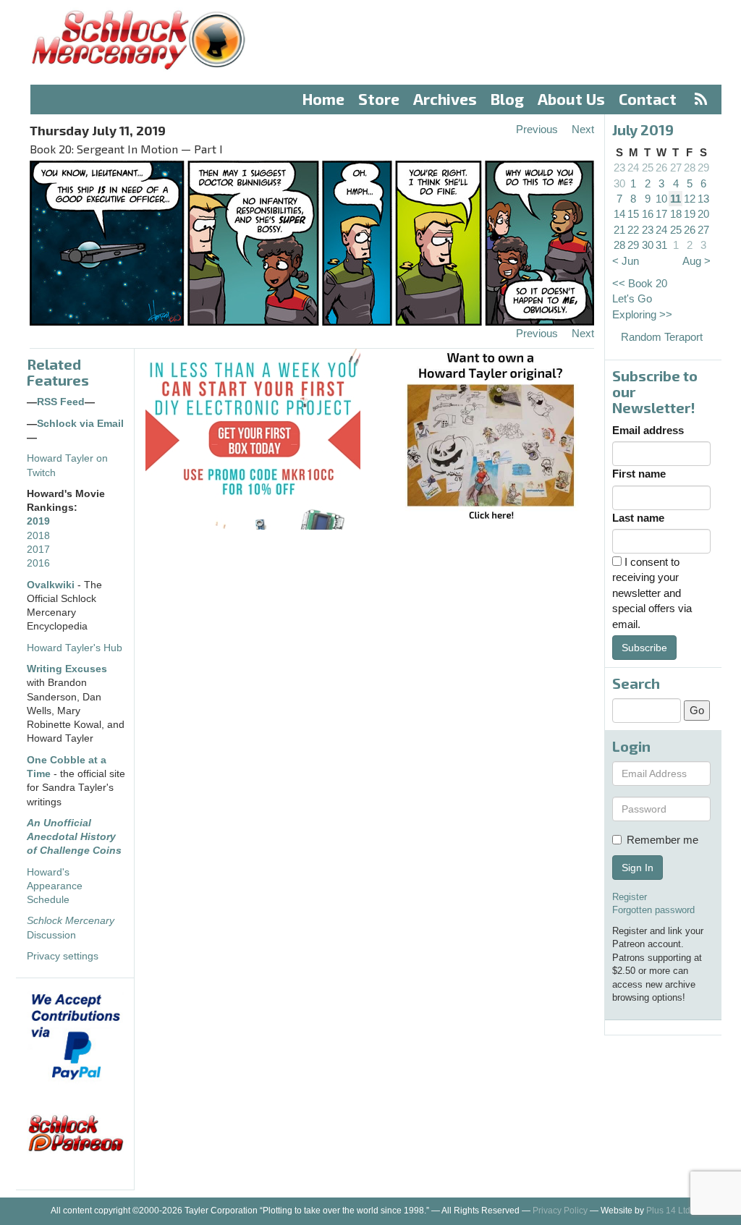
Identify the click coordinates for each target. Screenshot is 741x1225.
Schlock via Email (80, 423)
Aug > (696, 261)
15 (633, 214)
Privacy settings (62, 956)
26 (661, 167)
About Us (571, 99)
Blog (507, 99)
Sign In (637, 867)
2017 (38, 549)
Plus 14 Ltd (668, 1210)
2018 (38, 535)
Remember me (662, 840)
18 (676, 214)
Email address (648, 430)
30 (619, 183)
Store (378, 99)
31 (661, 245)
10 (661, 198)
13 (703, 198)
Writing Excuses (67, 669)
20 (703, 214)
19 (689, 214)
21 (619, 230)
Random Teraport (662, 337)
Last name (638, 518)
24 (633, 167)
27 (676, 167)
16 (647, 214)
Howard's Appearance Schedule (54, 886)
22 (633, 230)
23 (619, 167)
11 (675, 198)
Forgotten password (653, 909)
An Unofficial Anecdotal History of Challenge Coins (74, 837)
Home (323, 99)
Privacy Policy (560, 1210)
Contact (648, 99)
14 (619, 214)
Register (629, 896)
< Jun (625, 261)
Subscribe (644, 647)
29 (703, 167)
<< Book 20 (639, 283)
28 (689, 167)
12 (689, 198)
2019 (38, 521)
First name (639, 473)
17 (661, 214)
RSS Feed (61, 402)
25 (647, 167)
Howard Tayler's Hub (74, 648)
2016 (38, 563)
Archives (445, 99)
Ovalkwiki (52, 585)
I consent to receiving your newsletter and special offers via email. (652, 593)
